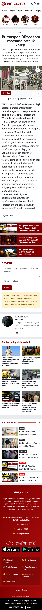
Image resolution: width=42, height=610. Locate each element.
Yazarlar (28, 10)
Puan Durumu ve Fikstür (29, 568)
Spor (20, 10)
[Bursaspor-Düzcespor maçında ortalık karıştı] (21, 78)
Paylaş (7, 93)
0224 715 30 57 (22, 524)
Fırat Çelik (13, 99)
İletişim (18, 590)
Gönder (7, 287)
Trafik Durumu (11, 567)
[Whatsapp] (30, 543)
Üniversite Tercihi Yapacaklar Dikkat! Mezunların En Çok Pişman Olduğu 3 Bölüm (29, 445)
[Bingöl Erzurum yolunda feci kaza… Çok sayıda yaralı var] (11, 396)
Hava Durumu (30, 560)
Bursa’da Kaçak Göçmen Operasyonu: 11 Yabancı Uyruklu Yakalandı (31, 360)
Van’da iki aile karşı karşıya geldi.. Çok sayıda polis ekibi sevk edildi (30, 384)
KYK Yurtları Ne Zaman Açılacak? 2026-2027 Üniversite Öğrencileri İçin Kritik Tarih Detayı (29, 479)
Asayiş (38, 10)
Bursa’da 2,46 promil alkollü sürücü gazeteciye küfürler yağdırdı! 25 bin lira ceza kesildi (29, 407)
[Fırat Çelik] (7, 321)
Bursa (4, 10)
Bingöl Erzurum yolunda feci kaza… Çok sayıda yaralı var (11, 405)
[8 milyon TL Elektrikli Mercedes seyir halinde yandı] (11, 374)
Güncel (22, 474)
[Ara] (35, 4)
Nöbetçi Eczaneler (8, 561)
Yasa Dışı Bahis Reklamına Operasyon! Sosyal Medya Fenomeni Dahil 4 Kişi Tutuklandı (10, 361)
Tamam (29, 607)
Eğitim (22, 440)
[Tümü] (39, 422)
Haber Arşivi (11, 581)
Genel (22, 428)
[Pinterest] (17, 543)
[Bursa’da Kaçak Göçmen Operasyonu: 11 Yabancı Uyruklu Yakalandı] (31, 351)
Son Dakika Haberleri (27, 575)
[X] (12, 543)
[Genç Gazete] (14, 3)
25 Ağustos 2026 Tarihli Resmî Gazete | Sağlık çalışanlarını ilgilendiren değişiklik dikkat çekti (29, 467)
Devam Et (18, 329)
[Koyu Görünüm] (32, 4)
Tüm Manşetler (12, 574)
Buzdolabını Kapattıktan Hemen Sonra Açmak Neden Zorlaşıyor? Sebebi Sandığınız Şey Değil (28, 433)
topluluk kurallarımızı (24, 295)
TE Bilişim (27, 596)
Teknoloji (23, 451)
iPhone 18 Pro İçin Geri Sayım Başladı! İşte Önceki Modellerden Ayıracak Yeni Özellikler (29, 456)
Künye (24, 590)
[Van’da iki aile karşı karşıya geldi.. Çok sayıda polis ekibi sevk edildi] (31, 374)
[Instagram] (21, 543)
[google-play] (30, 550)
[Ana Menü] (38, 4)
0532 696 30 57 (22, 529)
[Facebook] (8, 543)
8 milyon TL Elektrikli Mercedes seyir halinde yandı (10, 383)
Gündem (22, 463)
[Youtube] (25, 543)
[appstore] (11, 550)
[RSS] (34, 543)
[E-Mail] (17, 333)
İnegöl (12, 10)
